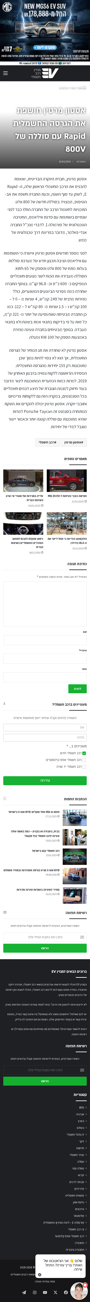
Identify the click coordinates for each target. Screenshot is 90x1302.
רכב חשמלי (46, 442)
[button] (79, 1291)
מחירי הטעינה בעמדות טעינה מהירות (38, 890)
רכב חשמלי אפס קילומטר (69, 1236)
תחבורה (79, 1243)
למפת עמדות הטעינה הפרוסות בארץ (25, 1004)
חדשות (80, 1148)
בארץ (81, 1121)
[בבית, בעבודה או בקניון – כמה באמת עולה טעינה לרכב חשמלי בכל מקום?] (75, 837)
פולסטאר (78, 1216)
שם (85, 632)
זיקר (81, 1141)
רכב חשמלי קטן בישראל (45, 851)
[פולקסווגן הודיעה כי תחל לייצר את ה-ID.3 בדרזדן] (67, 523)
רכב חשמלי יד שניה (69, 767)
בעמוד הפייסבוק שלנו (60, 1019)
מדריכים (79, 1189)
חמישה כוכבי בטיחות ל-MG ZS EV (67, 496)
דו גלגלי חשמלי (75, 1134)
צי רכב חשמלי (76, 1229)
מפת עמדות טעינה (45, 1281)
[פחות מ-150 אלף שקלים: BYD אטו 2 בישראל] (75, 818)
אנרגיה (80, 1114)
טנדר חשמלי (77, 1155)
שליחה (45, 780)
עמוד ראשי (77, 88)
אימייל (83, 650)
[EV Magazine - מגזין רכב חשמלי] (45, 73)
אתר (84, 669)
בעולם (80, 1128)
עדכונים (63, 88)
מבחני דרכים (76, 1182)
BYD (81, 1107)
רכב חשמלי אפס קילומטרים (64, 760)
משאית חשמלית (74, 1195)
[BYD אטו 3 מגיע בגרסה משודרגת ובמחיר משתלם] (75, 876)
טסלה (80, 1162)
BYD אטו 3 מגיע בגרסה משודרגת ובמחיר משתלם (31, 870)
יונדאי (81, 1175)
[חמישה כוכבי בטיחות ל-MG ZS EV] (67, 480)
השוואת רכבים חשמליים (23, 1274)
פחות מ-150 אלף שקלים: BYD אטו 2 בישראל (34, 812)
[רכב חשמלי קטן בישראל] (75, 856)
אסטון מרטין (72, 442)
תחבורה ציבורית (75, 1250)
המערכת (81, 161)
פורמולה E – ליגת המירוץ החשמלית (63, 1222)
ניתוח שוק (78, 1202)
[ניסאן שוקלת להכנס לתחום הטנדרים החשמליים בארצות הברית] (23, 523)
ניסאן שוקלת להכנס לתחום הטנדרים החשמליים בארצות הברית (27, 543)
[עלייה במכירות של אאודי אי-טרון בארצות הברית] (23, 480)
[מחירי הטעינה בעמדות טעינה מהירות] (75, 895)
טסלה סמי (78, 1168)
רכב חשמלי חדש (71, 753)
